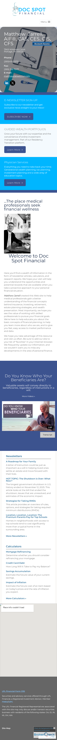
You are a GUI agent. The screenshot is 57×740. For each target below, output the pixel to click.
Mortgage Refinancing (18, 552)
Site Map (6, 728)
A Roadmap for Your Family (21, 461)
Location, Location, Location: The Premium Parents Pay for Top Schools (26, 516)
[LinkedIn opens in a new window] (6, 83)
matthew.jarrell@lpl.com (17, 76)
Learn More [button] (13, 150)
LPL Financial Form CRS (13, 691)
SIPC (10, 702)
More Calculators (16, 598)
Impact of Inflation (16, 582)
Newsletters (14, 456)
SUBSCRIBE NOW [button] (17, 116)
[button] (45, 22)
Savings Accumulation (18, 571)
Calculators (13, 546)
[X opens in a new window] (12, 83)
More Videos (28, 396)
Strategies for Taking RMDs (21, 501)
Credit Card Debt (15, 563)
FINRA (5, 702)
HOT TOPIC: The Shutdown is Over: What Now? (28, 479)
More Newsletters (16, 536)
